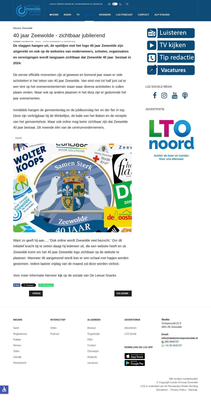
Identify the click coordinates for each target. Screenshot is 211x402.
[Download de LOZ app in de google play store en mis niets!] (134, 362)
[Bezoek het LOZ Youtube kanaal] (174, 95)
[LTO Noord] (171, 139)
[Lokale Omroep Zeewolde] (28, 10)
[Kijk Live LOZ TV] (170, 45)
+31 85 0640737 (173, 345)
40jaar (18, 138)
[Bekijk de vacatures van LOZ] (170, 69)
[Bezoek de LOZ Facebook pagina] (155, 95)
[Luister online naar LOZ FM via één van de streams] (170, 32)
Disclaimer (162, 389)
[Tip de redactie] (170, 57)
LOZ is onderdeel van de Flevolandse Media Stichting (169, 386)
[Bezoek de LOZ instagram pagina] (164, 95)
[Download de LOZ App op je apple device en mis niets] (134, 355)
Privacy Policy (178, 389)
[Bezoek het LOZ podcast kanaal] (185, 95)
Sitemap (192, 389)
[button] (67, 14)
